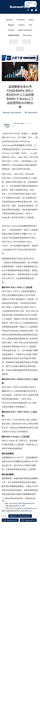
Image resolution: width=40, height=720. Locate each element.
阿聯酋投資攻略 (13, 35)
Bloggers (11, 25)
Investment (21, 20)
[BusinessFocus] (20, 7)
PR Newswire (30, 112)
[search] (36, 8)
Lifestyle (11, 30)
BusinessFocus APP (17, 506)
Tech (30, 25)
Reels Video (27, 35)
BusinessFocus (28, 503)
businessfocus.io (30, 508)
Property (21, 25)
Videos (31, 20)
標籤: (5, 516)
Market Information (25, 30)
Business (9, 20)
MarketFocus (26, 511)
